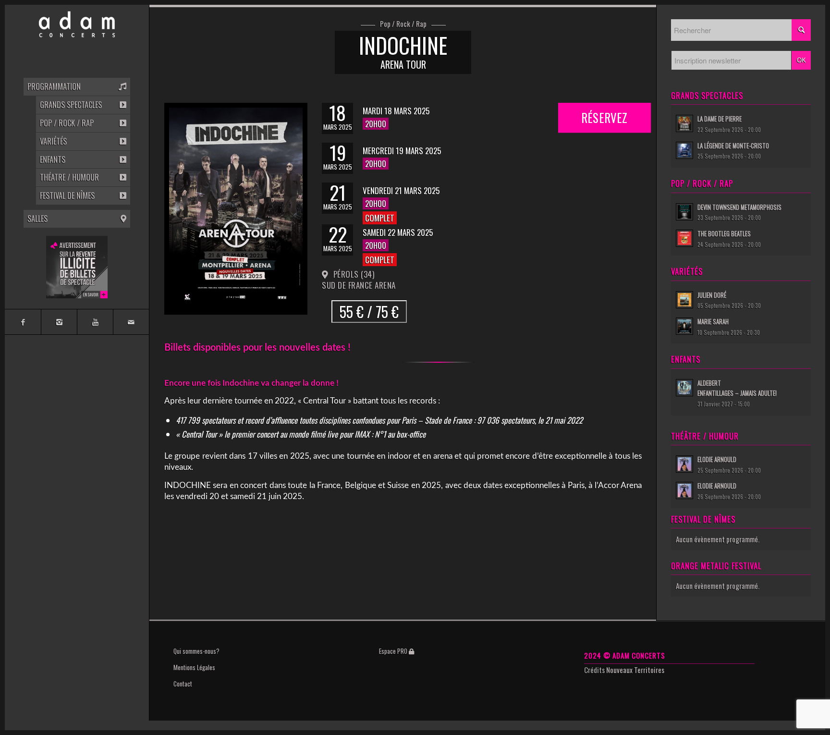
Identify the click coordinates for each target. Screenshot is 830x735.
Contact (182, 683)
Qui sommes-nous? (196, 651)
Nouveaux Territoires (635, 669)
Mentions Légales (194, 667)
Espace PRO (394, 651)
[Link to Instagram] (59, 321)
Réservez (604, 114)
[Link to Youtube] (95, 321)
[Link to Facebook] (23, 321)
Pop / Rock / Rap (403, 24)
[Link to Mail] (131, 321)
